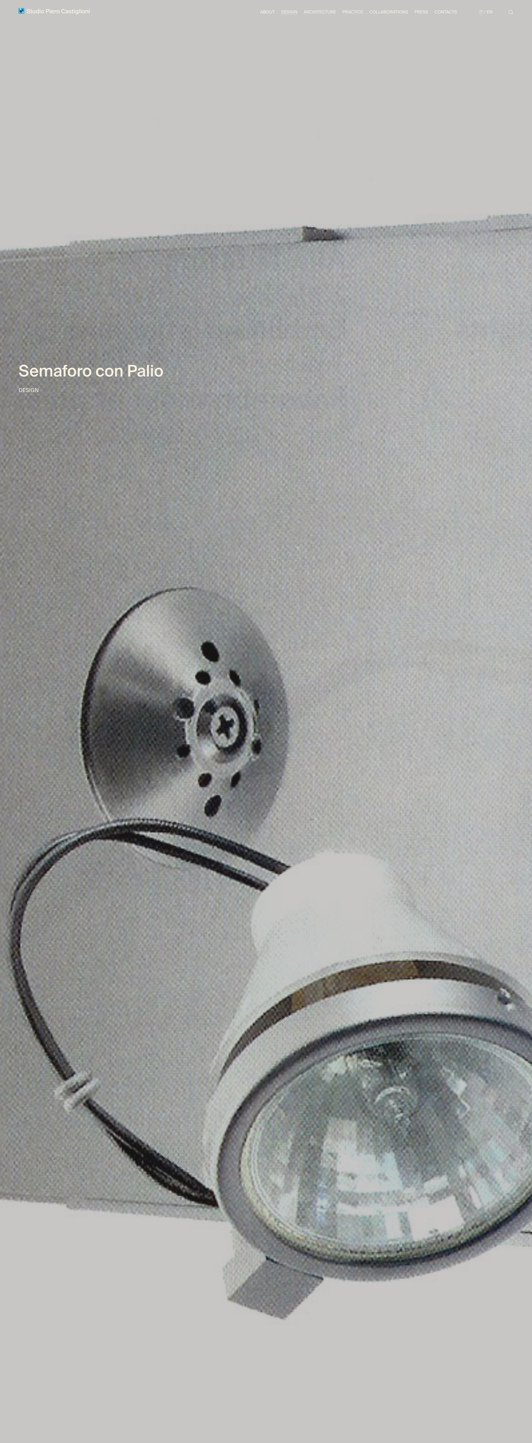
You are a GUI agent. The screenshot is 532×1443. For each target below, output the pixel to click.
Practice (352, 12)
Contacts (445, 12)
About (267, 12)
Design (289, 12)
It (481, 12)
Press (421, 12)
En (490, 12)
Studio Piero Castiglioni (57, 11)
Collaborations (388, 12)
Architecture (320, 12)
